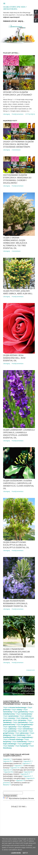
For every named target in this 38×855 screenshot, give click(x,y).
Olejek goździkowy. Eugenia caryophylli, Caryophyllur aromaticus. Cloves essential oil (18, 484)
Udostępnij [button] (6, 114)
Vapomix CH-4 (15, 768)
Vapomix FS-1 (8, 761)
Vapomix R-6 (8, 772)
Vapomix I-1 (7, 759)
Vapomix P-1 (28, 761)
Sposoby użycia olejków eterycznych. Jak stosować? (17, 93)
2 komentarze (16, 150)
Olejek (14, 707)
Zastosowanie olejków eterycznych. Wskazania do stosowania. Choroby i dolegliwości (17, 179)
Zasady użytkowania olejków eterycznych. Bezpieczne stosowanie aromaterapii (18, 144)
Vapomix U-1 (27, 763)
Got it (25, 853)
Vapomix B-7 (28, 772)
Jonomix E (6, 783)
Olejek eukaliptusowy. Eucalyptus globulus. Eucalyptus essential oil (16, 545)
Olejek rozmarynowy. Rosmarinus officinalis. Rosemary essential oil (15, 603)
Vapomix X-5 (7, 770)
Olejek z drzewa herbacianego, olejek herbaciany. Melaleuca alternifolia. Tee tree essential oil (15, 242)
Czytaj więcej (30, 114)
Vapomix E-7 (28, 776)
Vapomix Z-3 (19, 765)
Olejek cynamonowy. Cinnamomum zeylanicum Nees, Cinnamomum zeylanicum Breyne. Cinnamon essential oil (18, 654)
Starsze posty (30, 670)
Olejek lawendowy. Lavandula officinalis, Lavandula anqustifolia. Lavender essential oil (19, 434)
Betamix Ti (7, 785)
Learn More (16, 853)
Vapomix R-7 (25, 774)
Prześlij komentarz (17, 114)
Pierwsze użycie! (10, 21)
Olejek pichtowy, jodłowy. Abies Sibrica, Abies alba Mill (18, 292)
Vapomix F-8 (20, 780)
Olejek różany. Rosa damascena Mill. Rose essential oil (14, 358)
